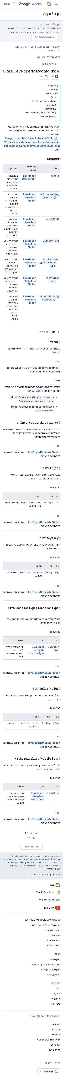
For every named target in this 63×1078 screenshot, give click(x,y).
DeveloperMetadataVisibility (37, 796)
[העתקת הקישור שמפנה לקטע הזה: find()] (46, 342)
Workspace (38, 4)
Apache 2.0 (9, 859)
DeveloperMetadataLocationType (36, 650)
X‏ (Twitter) (54, 999)
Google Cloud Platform (48, 1039)
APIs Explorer (53, 974)
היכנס (7, 4)
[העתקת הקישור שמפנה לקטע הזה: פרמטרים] (46, 488)
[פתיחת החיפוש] (14, 4)
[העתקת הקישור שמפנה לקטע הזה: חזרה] (51, 361)
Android (56, 1024)
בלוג (58, 988)
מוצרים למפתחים (51, 930)
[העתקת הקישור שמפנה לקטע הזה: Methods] (44, 159)
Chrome (56, 1029)
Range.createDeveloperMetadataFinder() (31, 138)
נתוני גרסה (55, 935)
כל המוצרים (54, 1050)
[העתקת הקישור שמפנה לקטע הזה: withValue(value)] (28, 689)
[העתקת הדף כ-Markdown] (46, 76)
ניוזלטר (57, 993)
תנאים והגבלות (53, 945)
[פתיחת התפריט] (56, 4)
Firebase (56, 1034)
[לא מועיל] (38, 57)
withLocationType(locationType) (48, 262)
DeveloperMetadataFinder (29, 197)
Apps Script (51, 14)
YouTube (55, 1004)
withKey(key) (51, 240)
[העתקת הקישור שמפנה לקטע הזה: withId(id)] (38, 468)
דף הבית (56, 47)
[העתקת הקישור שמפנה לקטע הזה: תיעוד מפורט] (35, 332)
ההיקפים (40, 390)
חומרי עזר (51, 50)
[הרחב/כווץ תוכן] (48, 86)
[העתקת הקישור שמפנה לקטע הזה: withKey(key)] (35, 538)
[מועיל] (43, 57)
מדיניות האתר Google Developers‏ (26, 862)
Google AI (55, 1045)
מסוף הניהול (54, 959)
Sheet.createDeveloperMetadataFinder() (34, 142)
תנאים (57, 1063)
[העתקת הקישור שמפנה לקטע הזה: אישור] (50, 381)
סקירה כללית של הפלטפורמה (46, 925)
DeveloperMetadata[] (29, 177)
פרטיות (48, 1063)
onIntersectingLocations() (49, 196)
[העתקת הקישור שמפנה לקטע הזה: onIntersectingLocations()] (13, 423)
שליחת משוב (49, 63)
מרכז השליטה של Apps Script (46, 964)
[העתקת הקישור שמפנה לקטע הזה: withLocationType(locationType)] (57, 613)
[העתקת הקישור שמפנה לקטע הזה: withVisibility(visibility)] (10, 759)
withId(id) (52, 219)
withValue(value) (52, 279)
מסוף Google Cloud (50, 969)
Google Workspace (40, 47)
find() (55, 175)
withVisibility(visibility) (49, 298)
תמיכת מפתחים (52, 940)
